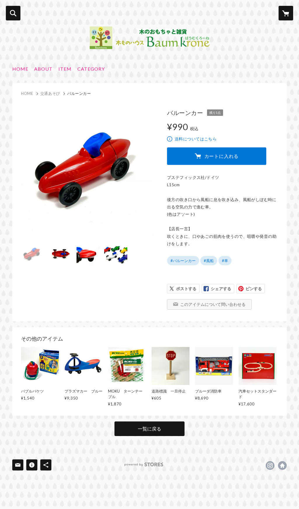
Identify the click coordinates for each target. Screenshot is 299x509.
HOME (20, 69)
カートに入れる (221, 156)
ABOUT (43, 69)
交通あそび (50, 93)
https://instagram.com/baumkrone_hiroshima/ (270, 465)
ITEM (65, 69)
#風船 (209, 260)
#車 (225, 260)
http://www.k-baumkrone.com (282, 465)
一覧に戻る (149, 428)
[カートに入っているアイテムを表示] (286, 13)
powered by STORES (144, 464)
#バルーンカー (183, 260)
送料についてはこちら (196, 138)
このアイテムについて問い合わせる (213, 304)
